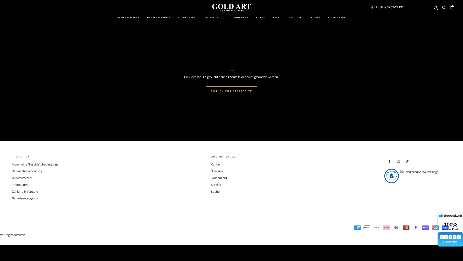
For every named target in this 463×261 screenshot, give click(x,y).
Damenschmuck (128, 17)
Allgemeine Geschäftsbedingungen (36, 164)
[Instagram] (398, 161)
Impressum (20, 185)
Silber (260, 17)
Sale (276, 17)
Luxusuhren (187, 17)
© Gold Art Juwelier (27, 228)
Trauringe (294, 17)
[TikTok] (407, 161)
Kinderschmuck (214, 17)
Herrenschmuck (159, 17)
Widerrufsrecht (22, 178)
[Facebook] (389, 161)
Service (315, 17)
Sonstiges (241, 17)
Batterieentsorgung (25, 198)
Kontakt (216, 164)
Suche (215, 191)
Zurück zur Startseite (231, 91)
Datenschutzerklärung (27, 171)
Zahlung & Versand (25, 191)
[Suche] (444, 7)
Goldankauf (337, 17)
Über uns (217, 171)
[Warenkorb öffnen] (452, 7)
